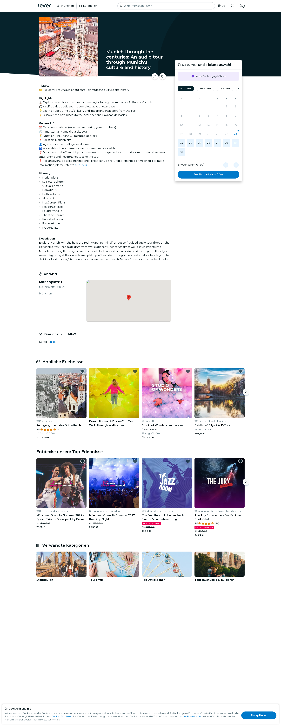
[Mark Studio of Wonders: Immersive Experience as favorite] (188, 371)
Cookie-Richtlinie (61, 716)
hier (52, 341)
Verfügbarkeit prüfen (208, 174)
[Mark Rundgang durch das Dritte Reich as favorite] (82, 371)
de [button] (223, 5)
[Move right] (246, 392)
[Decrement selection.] (225, 164)
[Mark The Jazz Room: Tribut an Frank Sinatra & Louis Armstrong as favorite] (188, 461)
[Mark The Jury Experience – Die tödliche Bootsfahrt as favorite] (240, 461)
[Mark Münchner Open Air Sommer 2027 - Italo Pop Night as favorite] (135, 461)
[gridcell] (235, 134)
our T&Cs (81, 165)
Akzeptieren (259, 715)
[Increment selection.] (236, 164)
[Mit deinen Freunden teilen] (155, 76)
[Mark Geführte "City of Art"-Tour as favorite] (240, 371)
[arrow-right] (238, 89)
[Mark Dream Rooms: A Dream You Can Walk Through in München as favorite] (135, 371)
